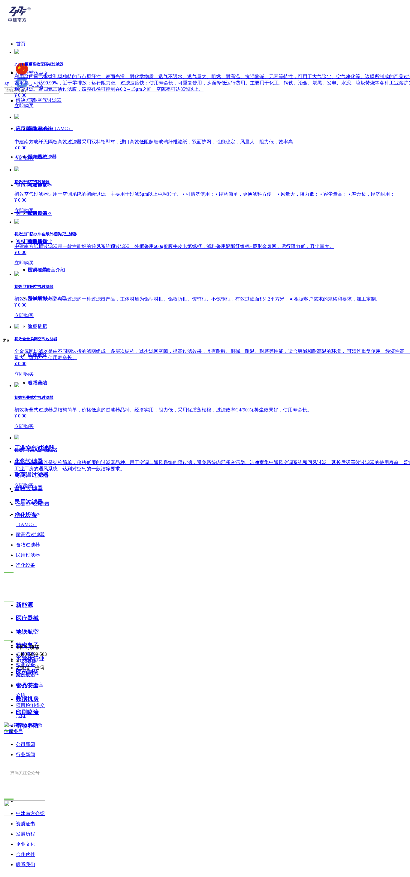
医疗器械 (27, 618)
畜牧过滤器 (28, 488)
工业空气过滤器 (34, 448)
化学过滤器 (28, 461)
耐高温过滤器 (31, 475)
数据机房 (27, 699)
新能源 (24, 605)
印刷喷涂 (27, 712)
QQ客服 (28, 660)
